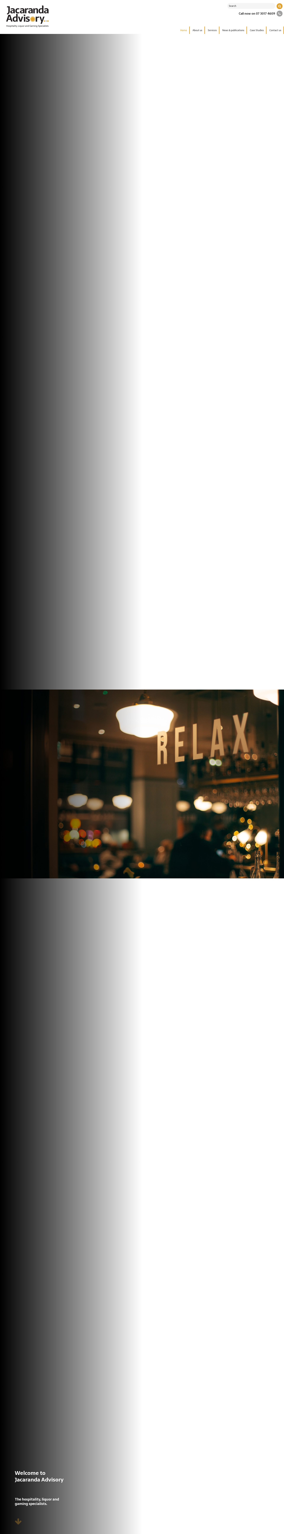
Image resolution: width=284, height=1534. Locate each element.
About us (197, 30)
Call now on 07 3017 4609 (257, 13)
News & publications (233, 30)
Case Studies (257, 30)
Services (212, 30)
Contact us (275, 30)
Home (27, 17)
